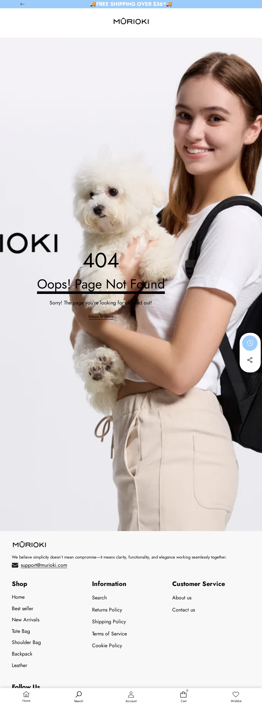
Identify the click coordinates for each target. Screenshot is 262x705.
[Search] (35, 22)
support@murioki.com (44, 565)
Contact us (183, 609)
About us (181, 597)
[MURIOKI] (131, 22)
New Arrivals (25, 619)
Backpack (22, 653)
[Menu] (20, 22)
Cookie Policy (107, 645)
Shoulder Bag (26, 642)
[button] (242, 22)
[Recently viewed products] (250, 343)
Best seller (22, 608)
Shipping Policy (109, 621)
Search (99, 597)
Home (18, 597)
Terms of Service (109, 633)
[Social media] (250, 360)
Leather (19, 665)
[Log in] (227, 22)
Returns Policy (107, 609)
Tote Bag (21, 631)
